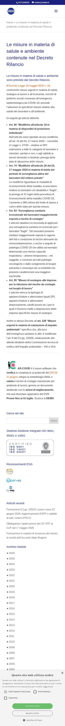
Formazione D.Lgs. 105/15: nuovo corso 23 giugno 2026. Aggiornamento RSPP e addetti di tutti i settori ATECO (31, 513)
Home (9, 22)
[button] (32, 720)
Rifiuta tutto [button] (32, 713)
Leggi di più (48, 686)
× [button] (62, 673)
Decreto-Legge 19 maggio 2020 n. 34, (29, 85)
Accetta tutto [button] (32, 706)
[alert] (32, 698)
